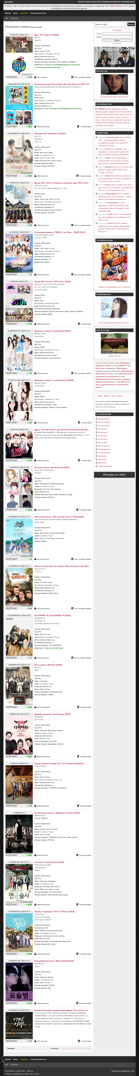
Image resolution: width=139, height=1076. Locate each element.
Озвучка (98, 112)
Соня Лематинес (113, 137)
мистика (54, 829)
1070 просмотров (43, 559)
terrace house (102, 429)
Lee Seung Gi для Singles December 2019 (114, 97)
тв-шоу (40, 54)
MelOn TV (50, 1024)
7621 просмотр (42, 77)
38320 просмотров (43, 126)
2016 (39, 48)
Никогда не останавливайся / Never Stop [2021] (114, 287)
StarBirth (111, 123)
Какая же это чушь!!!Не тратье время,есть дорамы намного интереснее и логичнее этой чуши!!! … (115, 169)
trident (113, 396)
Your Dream (53, 741)
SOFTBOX (51, 166)
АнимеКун (24, 13)
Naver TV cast (45, 689)
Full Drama (122, 112)
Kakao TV (54, 538)
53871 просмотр (42, 855)
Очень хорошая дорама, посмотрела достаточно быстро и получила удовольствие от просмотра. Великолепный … (114, 160)
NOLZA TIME (53, 494)
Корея (43, 194)
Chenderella (79, 311)
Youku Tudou (44, 199)
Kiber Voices (52, 944)
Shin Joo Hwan (60, 936)
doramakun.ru (128, 2)
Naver (42, 98)
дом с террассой (104, 446)
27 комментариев (85, 510)
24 (89, 1048)
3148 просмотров (43, 274)
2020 (39, 530)
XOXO (58, 62)
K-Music (127, 114)
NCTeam (52, 210)
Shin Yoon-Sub (47, 736)
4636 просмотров (43, 806)
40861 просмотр (42, 176)
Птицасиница (113, 202)
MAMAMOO (72, 62)
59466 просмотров (43, 324)
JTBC (52, 158)
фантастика (44, 152)
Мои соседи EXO (49, 432)
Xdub (49, 988)
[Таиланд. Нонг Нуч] (114, 353)
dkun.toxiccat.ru (93, 2)
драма (50, 152)
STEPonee (51, 497)
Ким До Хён (46, 160)
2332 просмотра (42, 373)
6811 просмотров (43, 658)
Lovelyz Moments (55, 358)
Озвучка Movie (119, 114)
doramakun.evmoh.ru (111, 2)
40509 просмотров (43, 756)
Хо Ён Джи (46, 886)
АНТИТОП (14, 18)
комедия (53, 484)
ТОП (6, 18)
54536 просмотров (43, 510)
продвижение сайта (127, 1071)
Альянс (74, 837)
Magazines (116, 109)
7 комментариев (85, 126)
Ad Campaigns (109, 125)
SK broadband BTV (69, 1024)
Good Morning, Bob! (55, 692)
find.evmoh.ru (116, 6)
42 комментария (85, 756)
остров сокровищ (104, 449)
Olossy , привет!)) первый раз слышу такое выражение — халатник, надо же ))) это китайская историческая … (115, 196)
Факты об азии (102, 330)
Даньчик (120, 396)
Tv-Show (124, 117)
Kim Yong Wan (56, 489)
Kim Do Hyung (56, 160)
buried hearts (102, 456)
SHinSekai (52, 62)
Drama (108, 109)
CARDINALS (53, 837)
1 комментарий (86, 423)
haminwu (55, 59)
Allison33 (107, 396)
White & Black (53, 593)
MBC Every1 (44, 889)
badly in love (102, 463)
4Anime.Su (60, 744)
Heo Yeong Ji (55, 886)
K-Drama (111, 117)
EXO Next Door (62, 432)
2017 (39, 150)
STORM (51, 985)
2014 (39, 344)
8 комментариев (85, 806)
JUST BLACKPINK (55, 645)
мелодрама (52, 881)
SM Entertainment (69, 435)
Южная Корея (45, 45)
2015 (39, 95)
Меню (15, 13)
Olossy (107, 149)
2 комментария (86, 1041)
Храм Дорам (52, 744)
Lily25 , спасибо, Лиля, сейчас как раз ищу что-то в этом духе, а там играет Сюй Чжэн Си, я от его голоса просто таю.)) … (115, 187)
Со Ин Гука (59, 1015)
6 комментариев (85, 707)
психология (43, 681)
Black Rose (62, 837)
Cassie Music (61, 788)
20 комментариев (85, 1003)
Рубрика (98, 123)
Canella (69, 494)
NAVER (42, 347)
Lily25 (107, 158)
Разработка (115, 1071)
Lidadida (99, 396)
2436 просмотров (43, 460)
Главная (8, 13)
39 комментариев (85, 855)
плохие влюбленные (105, 466)
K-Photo (124, 109)
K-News (100, 108)
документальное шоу (46, 103)
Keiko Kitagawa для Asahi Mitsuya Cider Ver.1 (114, 323)
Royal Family (57, 892)
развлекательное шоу (47, 56)
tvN (41, 582)
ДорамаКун (9, 2)
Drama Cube (58, 1024)
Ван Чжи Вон (69, 1015)
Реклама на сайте (114, 474)
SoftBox (50, 314)
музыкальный (44, 484)
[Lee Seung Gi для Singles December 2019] (114, 94)
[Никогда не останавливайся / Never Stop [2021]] (114, 281)
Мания (51, 163)
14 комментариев (85, 904)
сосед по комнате (104, 422)
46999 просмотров (43, 904)
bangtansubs (56, 309)
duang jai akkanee (104, 419)
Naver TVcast (71, 438)
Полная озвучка (107, 114)
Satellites (64, 62)
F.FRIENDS (53, 788)
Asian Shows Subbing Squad (64, 311)
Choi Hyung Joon (48, 936)
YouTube (61, 538)
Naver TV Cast (45, 51)
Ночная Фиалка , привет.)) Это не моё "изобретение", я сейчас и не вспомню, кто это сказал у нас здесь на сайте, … (115, 178)
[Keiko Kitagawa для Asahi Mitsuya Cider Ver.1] (114, 317)
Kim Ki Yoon (46, 489)
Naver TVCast (48, 582)
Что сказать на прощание (77, 1013)
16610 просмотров (43, 608)
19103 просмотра (43, 1003)
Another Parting (41, 1015)
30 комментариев (85, 176)
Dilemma (52, 407)
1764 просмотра (42, 423)
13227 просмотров (43, 707)
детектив (43, 829)
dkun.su (81, 2)
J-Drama (118, 117)
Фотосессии (101, 71)
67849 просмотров (43, 954)
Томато (69, 837)
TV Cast (57, 199)
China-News (127, 120)
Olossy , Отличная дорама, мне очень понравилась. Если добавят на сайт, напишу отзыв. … (115, 217)
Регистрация (117, 30)
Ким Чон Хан (47, 686)
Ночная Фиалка (111, 194)
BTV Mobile (80, 1024)
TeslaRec (51, 694)
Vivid (50, 892)
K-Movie (109, 120)
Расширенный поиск (38, 13)
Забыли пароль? (117, 43)
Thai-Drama (119, 123)
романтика (60, 484)
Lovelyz (54, 355)
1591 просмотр (42, 1041)
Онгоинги (104, 117)
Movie (129, 112)
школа (48, 829)
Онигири (58, 210)
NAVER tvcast (44, 492)
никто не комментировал (82, 77)
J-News (102, 120)
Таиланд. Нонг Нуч (114, 356)
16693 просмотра (43, 225)
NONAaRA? (63, 494)
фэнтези (50, 977)
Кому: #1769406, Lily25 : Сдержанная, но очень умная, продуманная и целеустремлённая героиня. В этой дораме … (114, 151)
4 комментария (86, 460)
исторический (53, 533)
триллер (105, 123)
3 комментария (86, 324)
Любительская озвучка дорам (58, 895)
